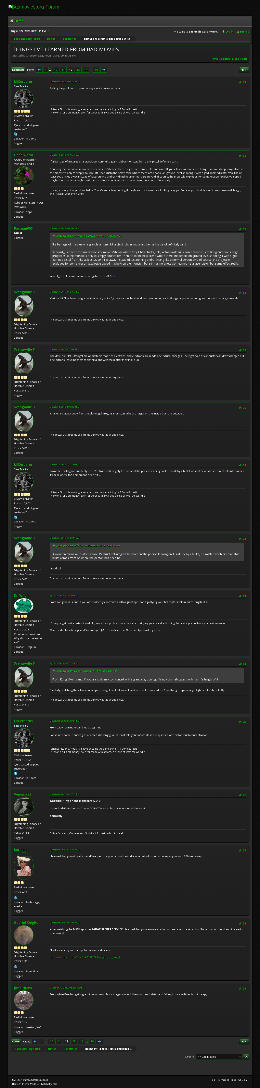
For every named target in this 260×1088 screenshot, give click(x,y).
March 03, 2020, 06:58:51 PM (65, 720)
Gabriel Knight (26, 922)
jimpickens (23, 988)
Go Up (16, 1041)
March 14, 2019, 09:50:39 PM (65, 406)
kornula (20, 849)
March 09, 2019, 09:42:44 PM (65, 81)
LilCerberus (23, 81)
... (50, 70)
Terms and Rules (227, 1079)
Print (244, 69)
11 (63, 70)
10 (55, 70)
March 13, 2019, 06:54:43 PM (65, 291)
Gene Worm (23, 155)
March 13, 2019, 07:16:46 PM (65, 349)
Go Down (18, 69)
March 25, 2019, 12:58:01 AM (65, 537)
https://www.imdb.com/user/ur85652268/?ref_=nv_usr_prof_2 (85, 957)
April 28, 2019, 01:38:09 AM (64, 595)
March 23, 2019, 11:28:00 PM (65, 464)
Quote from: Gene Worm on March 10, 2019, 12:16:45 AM (88, 236)
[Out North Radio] (15, 897)
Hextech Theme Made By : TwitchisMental (34, 1083)
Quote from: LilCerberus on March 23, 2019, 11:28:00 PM (87, 545)
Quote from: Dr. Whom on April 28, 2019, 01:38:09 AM (86, 671)
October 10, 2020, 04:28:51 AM (66, 987)
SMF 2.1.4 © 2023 (21, 1080)
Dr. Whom (22, 595)
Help (213, 1079)
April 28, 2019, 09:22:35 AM (64, 663)
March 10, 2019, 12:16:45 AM (65, 154)
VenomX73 (22, 794)
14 (85, 70)
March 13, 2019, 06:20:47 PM (65, 228)
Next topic (239, 59)
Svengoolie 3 (24, 292)
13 (78, 70)
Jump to (189, 1056)
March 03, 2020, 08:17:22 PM (65, 794)
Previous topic (220, 59)
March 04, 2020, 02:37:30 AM (65, 849)
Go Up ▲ (243, 1079)
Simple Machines (39, 1080)
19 (96, 70)
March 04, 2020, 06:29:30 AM (65, 922)
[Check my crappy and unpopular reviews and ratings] (15, 966)
